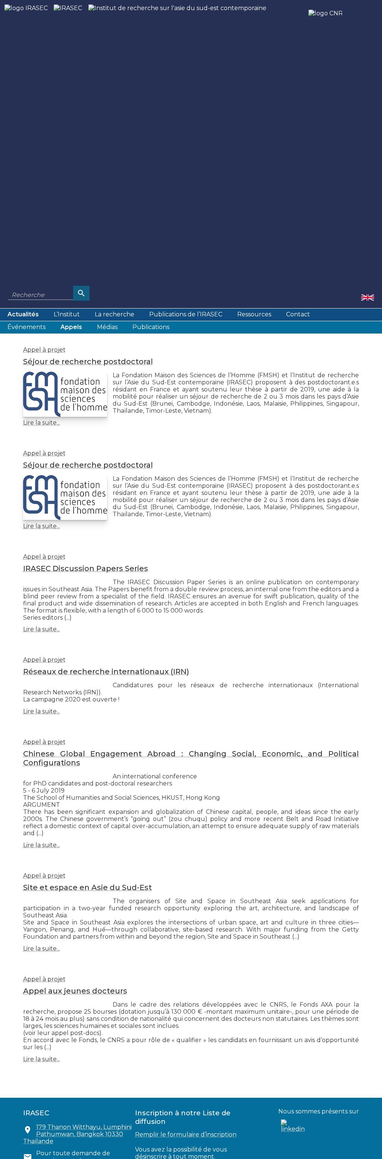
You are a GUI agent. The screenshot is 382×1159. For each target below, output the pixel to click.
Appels (71, 327)
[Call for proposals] (367, 297)
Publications (150, 327)
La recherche (114, 314)
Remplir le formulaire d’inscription (186, 1134)
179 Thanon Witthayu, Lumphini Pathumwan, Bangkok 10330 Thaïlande (77, 1134)
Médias (107, 327)
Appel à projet (44, 349)
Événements (26, 327)
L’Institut (67, 314)
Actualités (23, 314)
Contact (298, 314)
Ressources (254, 314)
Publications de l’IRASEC (185, 314)
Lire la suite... (41, 422)
